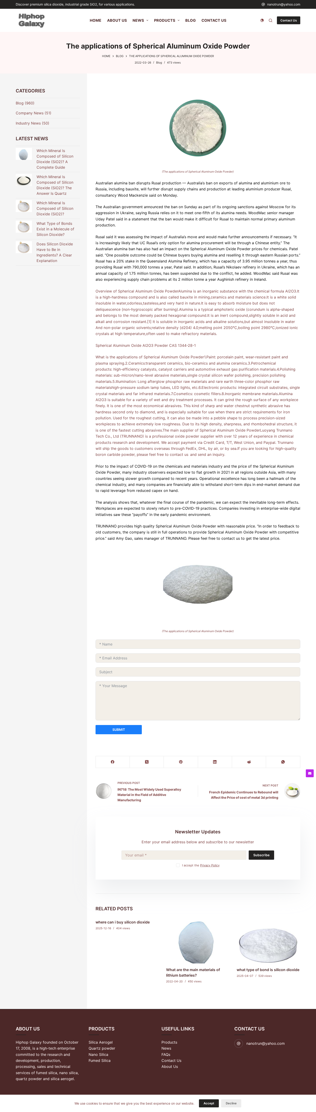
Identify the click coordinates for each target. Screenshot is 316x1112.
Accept (209, 1103)
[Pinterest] (181, 762)
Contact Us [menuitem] (213, 20)
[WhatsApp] (283, 762)
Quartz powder (102, 1048)
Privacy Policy (210, 865)
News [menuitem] (138, 20)
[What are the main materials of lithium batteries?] (198, 939)
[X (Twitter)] (147, 762)
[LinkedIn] (215, 762)
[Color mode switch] (262, 20)
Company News (29, 113)
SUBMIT (118, 729)
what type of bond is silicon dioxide (268, 970)
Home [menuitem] (95, 20)
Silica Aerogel (101, 1042)
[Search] (270, 20)
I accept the (201, 865)
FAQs (165, 1054)
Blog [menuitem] (190, 20)
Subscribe (261, 855)
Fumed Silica (100, 1060)
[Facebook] (113, 762)
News (166, 1048)
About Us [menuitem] (117, 20)
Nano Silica (98, 1054)
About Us (169, 1066)
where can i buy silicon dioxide (123, 922)
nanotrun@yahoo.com (283, 4)
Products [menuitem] (164, 20)
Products (169, 1042)
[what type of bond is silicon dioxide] (268, 939)
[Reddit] (249, 762)
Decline (231, 1103)
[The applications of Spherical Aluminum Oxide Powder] (197, 127)
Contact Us (288, 20)
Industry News (28, 123)
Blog (159, 62)
